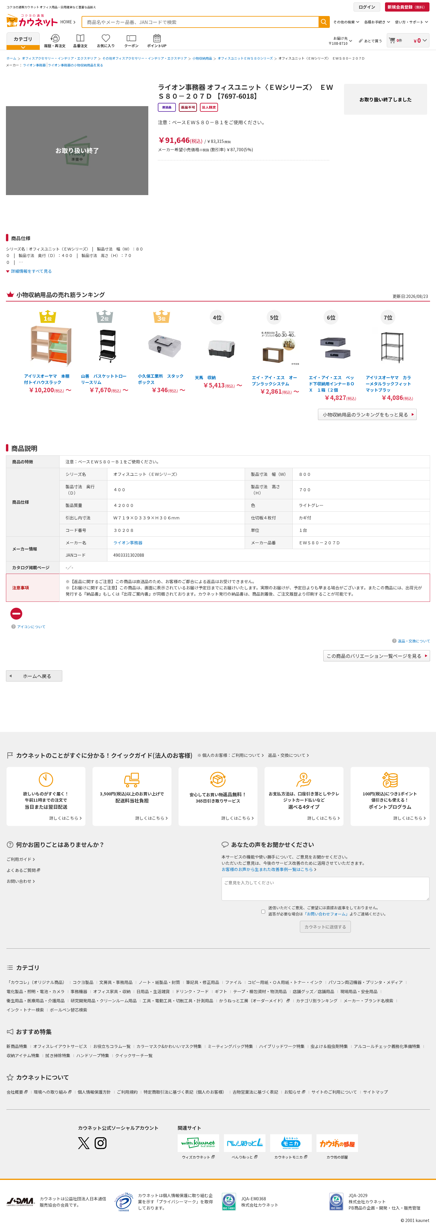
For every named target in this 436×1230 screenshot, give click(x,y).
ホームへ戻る (37, 675)
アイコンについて (31, 626)
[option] (47, 351)
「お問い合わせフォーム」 (326, 914)
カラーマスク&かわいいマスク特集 (169, 1046)
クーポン (131, 45)
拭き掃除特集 (57, 1055)
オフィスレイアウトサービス (60, 1046)
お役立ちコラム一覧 (112, 1046)
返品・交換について (414, 640)
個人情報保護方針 (94, 1092)
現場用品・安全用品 (359, 991)
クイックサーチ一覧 (133, 1055)
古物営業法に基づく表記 (255, 1092)
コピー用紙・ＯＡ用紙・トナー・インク (285, 982)
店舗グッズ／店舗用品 (313, 991)
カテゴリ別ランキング (317, 1001)
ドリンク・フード (192, 991)
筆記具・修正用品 (202, 982)
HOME (66, 22)
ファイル (233, 982)
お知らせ (292, 1092)
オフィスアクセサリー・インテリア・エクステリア (59, 58)
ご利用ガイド (19, 859)
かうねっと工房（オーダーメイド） (252, 1001)
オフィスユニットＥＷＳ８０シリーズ (245, 58)
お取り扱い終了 (77, 150)
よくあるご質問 (21, 870)
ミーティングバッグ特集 (230, 1046)
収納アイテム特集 (23, 1055)
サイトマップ (375, 1092)
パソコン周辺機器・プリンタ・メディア (365, 982)
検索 (324, 22)
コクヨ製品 (83, 982)
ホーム (11, 58)
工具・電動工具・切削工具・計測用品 (178, 1001)
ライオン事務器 (34, 65)
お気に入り (106, 45)
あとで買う (373, 40)
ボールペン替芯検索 (68, 1010)
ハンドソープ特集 (92, 1055)
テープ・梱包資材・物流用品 (260, 991)
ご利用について (245, 755)
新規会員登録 (407, 7)
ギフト (221, 991)
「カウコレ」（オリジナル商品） (37, 982)
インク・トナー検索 (25, 1010)
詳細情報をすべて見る (31, 271)
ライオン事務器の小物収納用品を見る (75, 65)
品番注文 (80, 45)
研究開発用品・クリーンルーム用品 (104, 1001)
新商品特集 (17, 1046)
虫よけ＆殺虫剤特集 (329, 1046)
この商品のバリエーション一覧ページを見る (374, 655)
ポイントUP (156, 45)
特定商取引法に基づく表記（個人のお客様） (185, 1092)
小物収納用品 (202, 58)
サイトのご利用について (334, 1092)
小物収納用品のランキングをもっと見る (365, 414)
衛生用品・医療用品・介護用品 (36, 1001)
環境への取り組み (50, 1092)
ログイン (367, 7)
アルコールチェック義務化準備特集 (387, 1046)
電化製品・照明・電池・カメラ (36, 991)
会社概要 (15, 1092)
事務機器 (79, 991)
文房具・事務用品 (116, 982)
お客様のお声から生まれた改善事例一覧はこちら (267, 869)
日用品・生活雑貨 (153, 991)
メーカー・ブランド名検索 (368, 1001)
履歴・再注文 (55, 45)
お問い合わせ (19, 881)
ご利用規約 (127, 1092)
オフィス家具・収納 (112, 991)
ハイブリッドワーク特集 (282, 1046)
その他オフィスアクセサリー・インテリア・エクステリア (144, 58)
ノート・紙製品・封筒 (159, 982)
